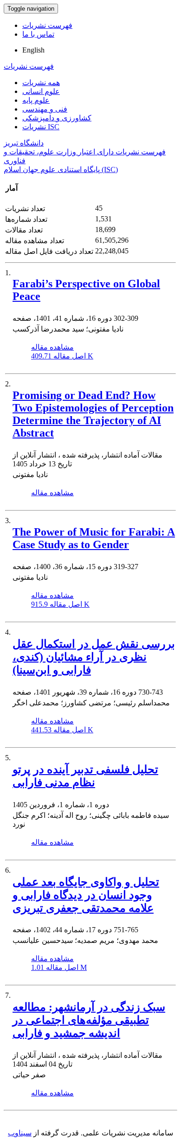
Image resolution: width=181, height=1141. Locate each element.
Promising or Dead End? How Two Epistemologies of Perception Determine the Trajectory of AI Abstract (93, 414)
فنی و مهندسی (44, 109)
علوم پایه (36, 100)
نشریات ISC (40, 127)
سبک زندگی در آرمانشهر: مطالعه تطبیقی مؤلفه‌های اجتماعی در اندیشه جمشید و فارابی (89, 1020)
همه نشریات (41, 82)
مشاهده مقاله (52, 347)
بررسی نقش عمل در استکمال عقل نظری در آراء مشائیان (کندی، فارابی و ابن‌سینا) (94, 657)
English (33, 50)
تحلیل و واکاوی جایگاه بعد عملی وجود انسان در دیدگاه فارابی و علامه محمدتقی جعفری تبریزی (86, 895)
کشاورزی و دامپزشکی (56, 118)
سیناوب (20, 1133)
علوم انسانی (41, 91)
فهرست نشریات (47, 25)
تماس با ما (38, 34)
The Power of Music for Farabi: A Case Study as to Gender (94, 538)
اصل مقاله (62, 356)
